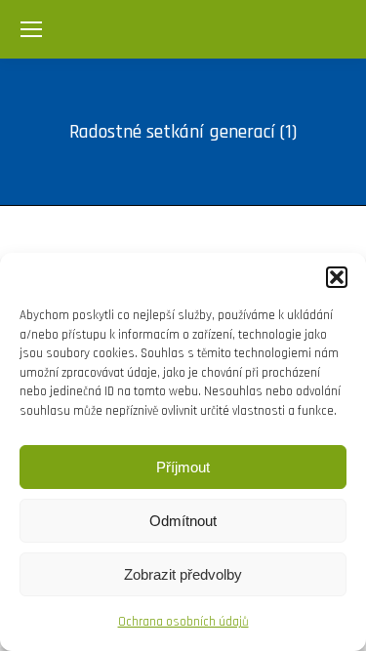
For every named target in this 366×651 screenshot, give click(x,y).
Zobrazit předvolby (183, 574)
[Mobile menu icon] (31, 29)
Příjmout (183, 467)
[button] (336, 277)
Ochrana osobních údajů (183, 622)
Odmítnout (183, 520)
